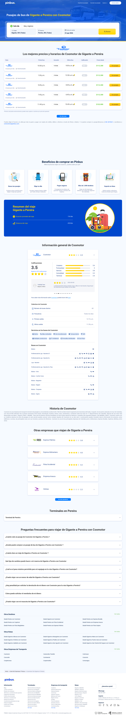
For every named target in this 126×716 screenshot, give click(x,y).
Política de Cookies (8, 704)
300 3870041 (109, 122)
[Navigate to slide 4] (60, 293)
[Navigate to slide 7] (66, 293)
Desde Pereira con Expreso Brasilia (92, 619)
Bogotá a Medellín (79, 688)
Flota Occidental (55, 701)
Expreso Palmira (55, 694)
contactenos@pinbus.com (11, 123)
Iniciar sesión (115, 3)
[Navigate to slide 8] (68, 293)
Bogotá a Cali (78, 694)
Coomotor (54, 297)
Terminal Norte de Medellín (34, 694)
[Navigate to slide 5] (62, 293)
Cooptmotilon (47, 660)
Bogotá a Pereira (79, 699)
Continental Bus (55, 706)
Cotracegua (86, 660)
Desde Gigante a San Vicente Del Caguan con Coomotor (98, 643)
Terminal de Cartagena (33, 701)
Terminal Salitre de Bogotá (34, 691)
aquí (69, 297)
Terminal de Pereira (32, 706)
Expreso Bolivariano (56, 689)
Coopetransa (7, 660)
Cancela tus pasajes (95, 3)
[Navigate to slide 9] (69, 293)
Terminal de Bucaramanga (34, 696)
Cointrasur (86, 654)
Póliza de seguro (8, 702)
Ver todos (117, 614)
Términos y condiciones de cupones (13, 692)
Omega (53, 699)
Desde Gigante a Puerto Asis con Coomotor (95, 640)
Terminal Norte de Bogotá (34, 688)
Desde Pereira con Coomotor (12, 619)
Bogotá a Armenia (79, 697)
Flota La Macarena (56, 704)
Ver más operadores (63, 499)
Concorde (7, 657)
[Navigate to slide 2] (56, 293)
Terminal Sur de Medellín (34, 692)
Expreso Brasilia (55, 691)
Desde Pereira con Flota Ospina (91, 625)
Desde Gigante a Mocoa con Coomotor (15, 636)
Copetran (53, 688)
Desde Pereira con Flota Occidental (53, 622)
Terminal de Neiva (32, 704)
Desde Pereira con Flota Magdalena (14, 625)
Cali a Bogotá (78, 696)
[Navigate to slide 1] (55, 293)
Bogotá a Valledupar (80, 706)
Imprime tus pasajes (83, 3)
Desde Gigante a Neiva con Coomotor (93, 636)
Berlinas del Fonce (55, 696)
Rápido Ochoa (54, 697)
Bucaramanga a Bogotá (81, 692)
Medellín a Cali (78, 701)
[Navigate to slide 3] (58, 293)
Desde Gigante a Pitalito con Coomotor (54, 640)
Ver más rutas (63, 116)
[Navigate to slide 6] (64, 293)
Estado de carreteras (9, 691)
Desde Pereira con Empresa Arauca (93, 622)
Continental (46, 657)
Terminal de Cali (32, 699)
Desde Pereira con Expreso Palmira (53, 625)
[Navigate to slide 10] (71, 293)
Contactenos (7, 706)
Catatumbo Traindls (49, 654)
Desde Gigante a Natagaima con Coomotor (55, 636)
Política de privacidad (9, 696)
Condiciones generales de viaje (11, 701)
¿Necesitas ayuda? (107, 686)
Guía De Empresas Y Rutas (17, 671)
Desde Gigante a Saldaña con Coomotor (15, 643)
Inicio (6, 671)
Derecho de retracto (9, 699)
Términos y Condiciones (10, 697)
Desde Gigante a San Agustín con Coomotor (55, 643)
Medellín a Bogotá (79, 689)
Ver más (30, 707)
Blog (5, 688)
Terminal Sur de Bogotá (33, 689)
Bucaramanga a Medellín (81, 704)
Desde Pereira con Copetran (12, 622)
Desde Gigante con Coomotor (51, 619)
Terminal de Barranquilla (34, 697)
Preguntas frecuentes (9, 694)
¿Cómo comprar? (8, 689)
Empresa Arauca (55, 702)
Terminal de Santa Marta (34, 702)
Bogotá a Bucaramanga (81, 691)
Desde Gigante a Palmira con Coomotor (15, 640)
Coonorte (85, 657)
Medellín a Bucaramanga (81, 702)
